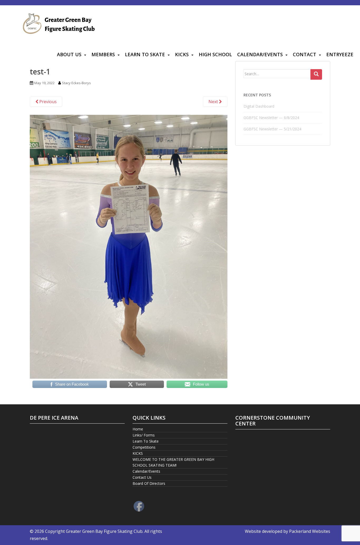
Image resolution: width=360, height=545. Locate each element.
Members (103, 54)
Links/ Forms (144, 435)
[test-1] (128, 246)
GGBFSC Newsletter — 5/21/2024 (272, 128)
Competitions (144, 447)
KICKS (182, 54)
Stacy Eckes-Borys (76, 82)
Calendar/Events (260, 54)
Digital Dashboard (259, 106)
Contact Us (142, 477)
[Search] (316, 74)
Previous (47, 102)
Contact (304, 54)
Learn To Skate (145, 54)
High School (215, 54)
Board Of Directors (149, 483)
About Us (69, 54)
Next (213, 102)
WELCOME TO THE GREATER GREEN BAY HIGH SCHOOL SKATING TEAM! (173, 462)
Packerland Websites (309, 531)
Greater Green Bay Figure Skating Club (104, 531)
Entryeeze (339, 54)
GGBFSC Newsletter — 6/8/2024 (271, 117)
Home (138, 429)
